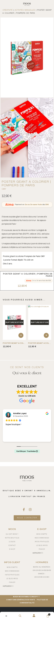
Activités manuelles (25, 10)
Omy (4, 189)
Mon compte (12, 567)
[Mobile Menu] (6, 616)
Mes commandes (12, 571)
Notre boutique (12, 538)
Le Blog (12, 541)
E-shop (12, 549)
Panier (12, 582)
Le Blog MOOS (12, 578)
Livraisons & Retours (8, 586)
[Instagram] (30, 509)
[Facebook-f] (23, 509)
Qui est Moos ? (12, 534)
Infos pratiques (12, 575)
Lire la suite (20, 335)
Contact (12, 545)
